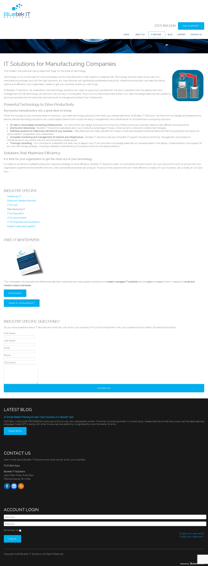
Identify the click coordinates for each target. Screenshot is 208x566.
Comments (10, 362)
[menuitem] (127, 35)
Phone (7, 355)
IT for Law (12, 205)
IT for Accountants (16, 217)
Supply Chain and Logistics (21, 226)
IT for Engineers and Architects (23, 222)
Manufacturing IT (16, 209)
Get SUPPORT (191, 26)
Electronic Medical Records (21, 200)
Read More (15, 431)
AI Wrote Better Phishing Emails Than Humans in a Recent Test (38, 417)
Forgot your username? (191, 533)
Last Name (9, 340)
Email (7, 348)
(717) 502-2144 (165, 25)
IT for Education (15, 213)
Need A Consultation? (22, 303)
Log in (12, 538)
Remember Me (11, 530)
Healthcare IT (14, 196)
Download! (15, 293)
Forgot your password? (191, 536)
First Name (9, 333)
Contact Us (104, 388)
